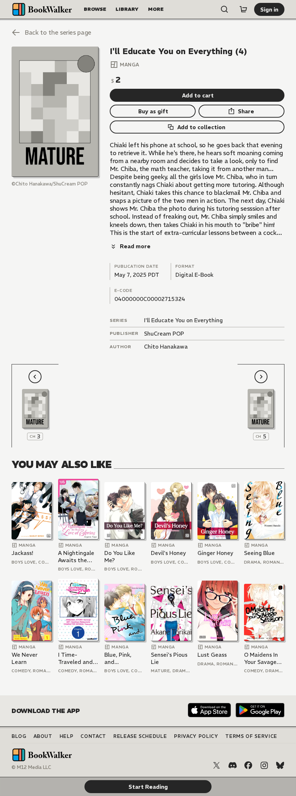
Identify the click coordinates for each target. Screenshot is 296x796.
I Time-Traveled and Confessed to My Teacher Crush (76, 658)
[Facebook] (248, 765)
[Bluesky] (280, 765)
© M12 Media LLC (31, 767)
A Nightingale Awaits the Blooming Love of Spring (77, 557)
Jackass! (22, 553)
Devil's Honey (168, 553)
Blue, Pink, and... (117, 658)
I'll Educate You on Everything (183, 320)
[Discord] (232, 765)
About (43, 736)
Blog (19, 736)
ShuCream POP (164, 333)
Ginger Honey (215, 553)
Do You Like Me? (119, 557)
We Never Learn (25, 658)
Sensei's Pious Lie (169, 658)
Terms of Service (251, 736)
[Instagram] (264, 765)
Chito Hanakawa (166, 346)
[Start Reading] (55, 112)
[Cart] (243, 9)
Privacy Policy (196, 736)
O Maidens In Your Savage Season (261, 658)
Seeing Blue (259, 553)
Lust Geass (212, 654)
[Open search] (224, 9)
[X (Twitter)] (216, 765)
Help (67, 736)
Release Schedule (140, 736)
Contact (93, 736)
